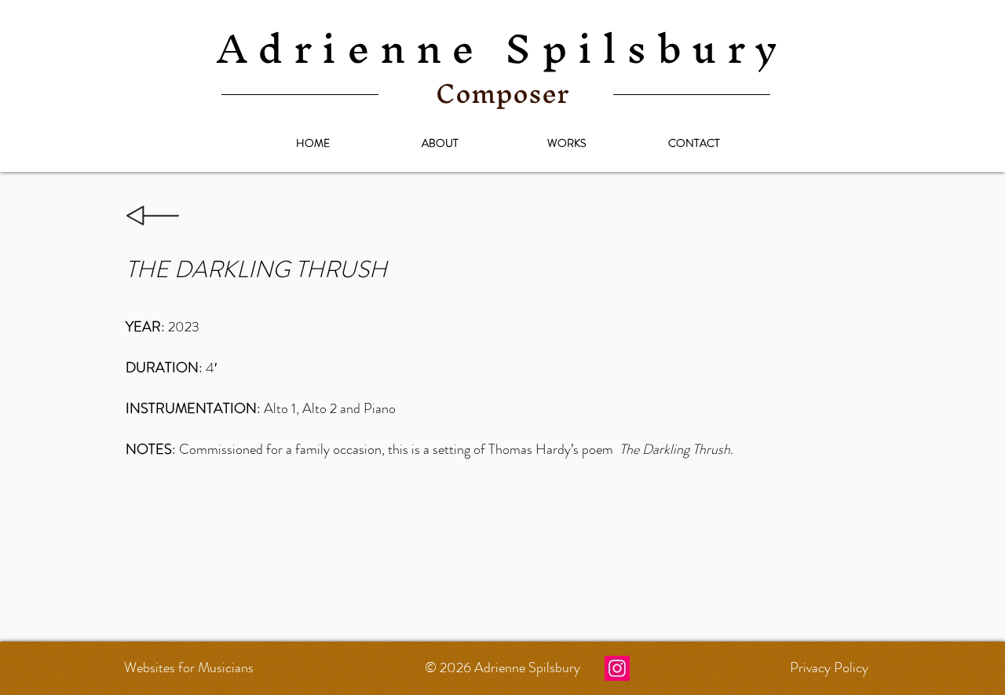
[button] (566, 143)
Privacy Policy (829, 667)
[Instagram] (617, 668)
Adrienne (502, 47)
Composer (502, 93)
